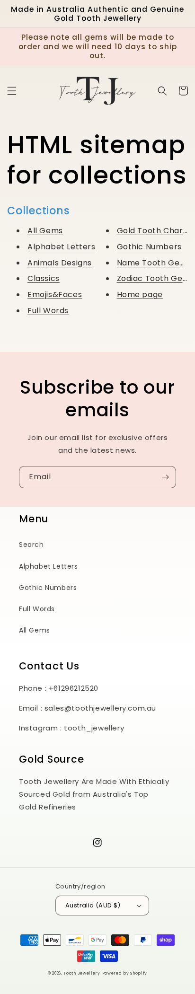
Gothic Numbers (149, 246)
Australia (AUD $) (93, 905)
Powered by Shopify (125, 973)
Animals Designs (59, 262)
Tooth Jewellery (81, 973)
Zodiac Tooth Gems (156, 278)
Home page (140, 294)
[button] (11, 90)
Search (31, 544)
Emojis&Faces (54, 294)
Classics (43, 278)
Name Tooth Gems (154, 262)
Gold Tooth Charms (156, 230)
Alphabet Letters (61, 246)
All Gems (45, 230)
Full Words (48, 310)
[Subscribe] (165, 477)
